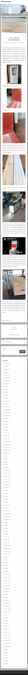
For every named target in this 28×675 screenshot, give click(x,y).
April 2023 (6, 430)
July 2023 (6, 421)
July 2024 (6, 386)
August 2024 (6, 383)
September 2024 (7, 380)
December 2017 (7, 606)
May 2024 (6, 392)
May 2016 (6, 658)
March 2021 (6, 502)
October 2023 (7, 412)
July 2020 (6, 525)
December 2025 (7, 363)
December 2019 (7, 545)
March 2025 (6, 366)
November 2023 (7, 409)
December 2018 (7, 580)
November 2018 (7, 583)
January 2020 (6, 542)
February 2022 (7, 470)
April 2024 (6, 395)
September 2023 (7, 415)
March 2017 (6, 629)
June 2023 (6, 424)
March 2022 (6, 467)
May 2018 (6, 594)
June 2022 (6, 458)
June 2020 (6, 528)
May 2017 (6, 623)
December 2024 (7, 375)
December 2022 (7, 441)
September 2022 (7, 450)
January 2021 (6, 508)
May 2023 (6, 427)
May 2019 (6, 565)
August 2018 (6, 591)
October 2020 (7, 516)
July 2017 (6, 617)
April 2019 (6, 568)
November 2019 (7, 548)
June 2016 (6, 655)
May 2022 (6, 461)
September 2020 (7, 519)
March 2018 (6, 600)
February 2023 (7, 435)
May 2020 (6, 531)
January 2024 (6, 404)
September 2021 (7, 484)
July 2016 (6, 652)
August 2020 (6, 522)
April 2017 (6, 626)
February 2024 (7, 401)
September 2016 (7, 646)
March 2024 (6, 398)
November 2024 (7, 378)
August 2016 (6, 649)
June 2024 (6, 389)
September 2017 (7, 611)
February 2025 (7, 369)
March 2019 (6, 571)
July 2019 (6, 559)
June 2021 (6, 493)
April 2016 (6, 661)
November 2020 (7, 513)
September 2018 (7, 588)
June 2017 (6, 620)
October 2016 (7, 643)
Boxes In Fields (6, 1)
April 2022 (6, 464)
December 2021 (7, 476)
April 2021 (6, 499)
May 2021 (6, 496)
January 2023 (6, 438)
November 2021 (7, 479)
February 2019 (7, 574)
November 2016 (7, 640)
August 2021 (6, 487)
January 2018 (6, 603)
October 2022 (7, 447)
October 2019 (7, 551)
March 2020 (6, 536)
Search (4, 348)
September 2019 (7, 554)
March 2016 (6, 663)
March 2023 (6, 432)
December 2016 (7, 637)
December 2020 (7, 510)
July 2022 (6, 456)
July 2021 (6, 490)
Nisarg (25, 672)
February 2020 (7, 539)
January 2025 (6, 372)
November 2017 (7, 609)
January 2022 (6, 473)
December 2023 (7, 406)
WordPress (17, 672)
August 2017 (6, 614)
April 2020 (6, 533)
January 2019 (6, 577)
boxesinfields (20, 42)
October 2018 (7, 585)
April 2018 (6, 597)
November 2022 (7, 444)
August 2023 (6, 418)
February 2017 (7, 632)
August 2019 (6, 557)
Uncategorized (7, 320)
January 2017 (6, 635)
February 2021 (7, 505)
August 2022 (6, 453)
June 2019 (6, 562)
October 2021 (7, 482)
